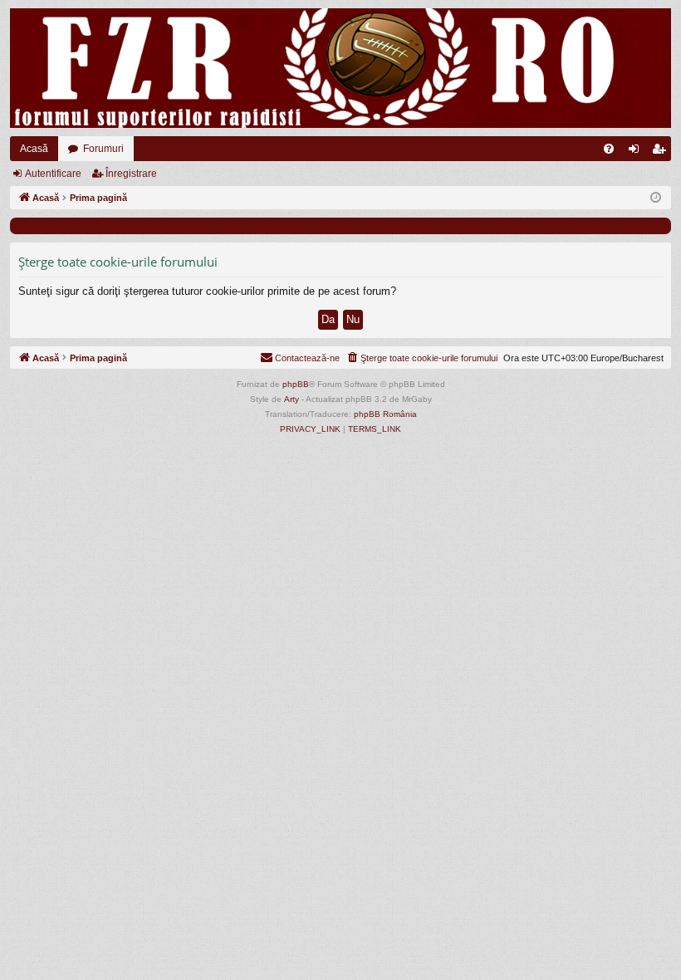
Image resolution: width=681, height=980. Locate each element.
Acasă (34, 148)
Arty (291, 399)
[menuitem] (608, 148)
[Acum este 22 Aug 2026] (655, 198)
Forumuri (103, 148)
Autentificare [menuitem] (637, 152)
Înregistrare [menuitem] (662, 152)
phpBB (295, 384)
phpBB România (385, 414)
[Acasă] (340, 68)
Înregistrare (131, 173)
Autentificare (53, 173)
